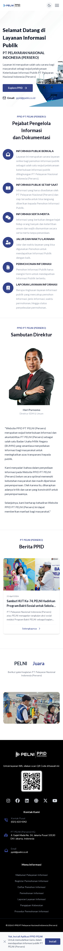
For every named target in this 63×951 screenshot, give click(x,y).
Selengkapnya (29, 628)
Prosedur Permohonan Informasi (31, 911)
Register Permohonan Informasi (31, 881)
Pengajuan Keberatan (31, 905)
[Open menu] (57, 5)
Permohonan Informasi (32, 893)
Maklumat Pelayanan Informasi (32, 874)
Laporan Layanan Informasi (32, 899)
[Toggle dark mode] (49, 5)
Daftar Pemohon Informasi (31, 887)
